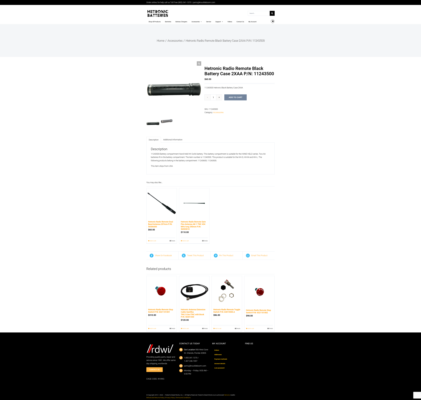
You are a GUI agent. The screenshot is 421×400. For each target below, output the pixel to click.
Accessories (196, 22)
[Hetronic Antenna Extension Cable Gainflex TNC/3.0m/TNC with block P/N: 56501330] (194, 291)
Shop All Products (155, 22)
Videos (229, 22)
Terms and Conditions (183, 397)
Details (173, 241)
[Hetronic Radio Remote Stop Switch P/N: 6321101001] (161, 291)
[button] (199, 63)
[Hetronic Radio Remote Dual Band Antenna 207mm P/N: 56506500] (161, 203)
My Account (252, 22)
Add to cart (235, 97)
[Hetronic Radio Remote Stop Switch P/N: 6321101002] (259, 291)
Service (208, 22)
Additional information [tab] (172, 139)
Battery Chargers (181, 22)
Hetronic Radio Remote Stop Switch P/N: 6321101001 (160, 310)
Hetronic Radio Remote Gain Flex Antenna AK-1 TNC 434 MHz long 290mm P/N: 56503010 (193, 225)
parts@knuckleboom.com (204, 2)
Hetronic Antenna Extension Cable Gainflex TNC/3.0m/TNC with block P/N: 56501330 (193, 313)
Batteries (168, 22)
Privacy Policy (170, 397)
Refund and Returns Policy (155, 397)
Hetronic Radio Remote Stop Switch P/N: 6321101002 (258, 311)
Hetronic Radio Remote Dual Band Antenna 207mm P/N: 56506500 (160, 224)
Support (218, 22)
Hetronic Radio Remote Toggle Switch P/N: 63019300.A (226, 310)
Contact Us (240, 22)
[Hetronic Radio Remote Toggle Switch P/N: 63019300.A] (227, 291)
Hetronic (227, 395)
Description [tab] (154, 140)
